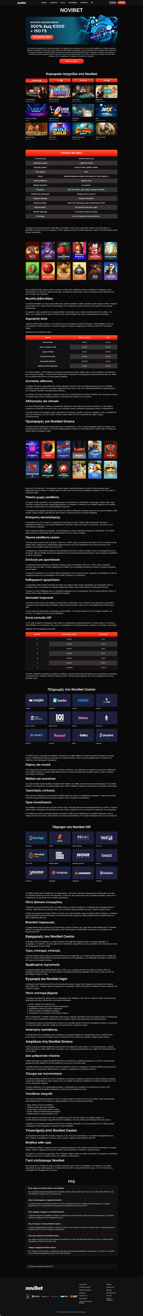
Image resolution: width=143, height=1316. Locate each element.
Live (58, 80)
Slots (105, 80)
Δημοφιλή (35, 80)
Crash (82, 80)
